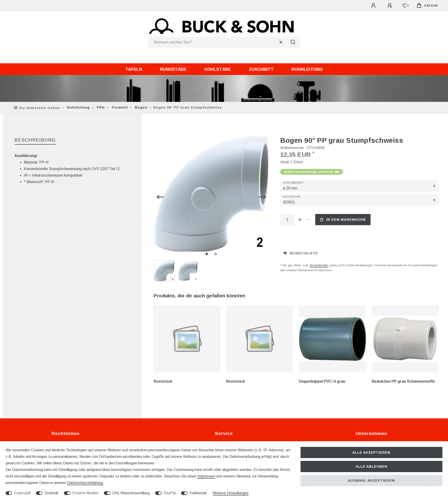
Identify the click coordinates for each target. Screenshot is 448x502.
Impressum (206, 476)
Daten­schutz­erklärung (85, 483)
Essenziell (22, 493)
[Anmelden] (374, 5)
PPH (100, 107)
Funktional (197, 493)
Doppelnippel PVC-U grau (322, 381)
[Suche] (293, 42)
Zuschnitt (261, 69)
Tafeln (133, 69)
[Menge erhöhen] (300, 219)
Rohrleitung (307, 69)
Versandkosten (318, 265)
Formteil (119, 107)
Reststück (163, 381)
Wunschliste (304, 253)
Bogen (140, 107)
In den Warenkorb (346, 219)
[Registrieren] (390, 5)
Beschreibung (35, 139)
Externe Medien (85, 493)
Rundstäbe (173, 69)
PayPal (169, 493)
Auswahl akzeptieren (371, 480)
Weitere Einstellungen (230, 493)
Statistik (51, 493)
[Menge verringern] (308, 219)
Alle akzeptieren (371, 452)
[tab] (35, 140)
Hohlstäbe (217, 69)
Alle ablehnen (371, 466)
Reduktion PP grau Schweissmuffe (403, 381)
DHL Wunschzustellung (131, 493)
